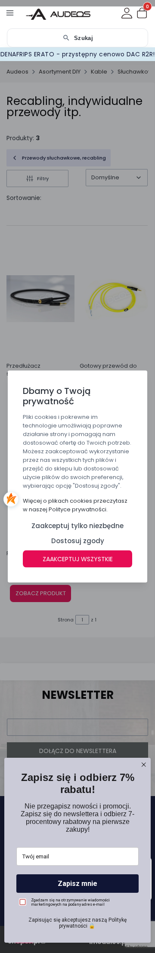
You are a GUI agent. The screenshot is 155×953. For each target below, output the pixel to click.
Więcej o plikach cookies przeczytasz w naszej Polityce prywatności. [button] (75, 505)
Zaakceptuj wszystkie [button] (78, 559)
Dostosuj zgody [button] (77, 540)
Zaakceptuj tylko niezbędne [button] (77, 525)
